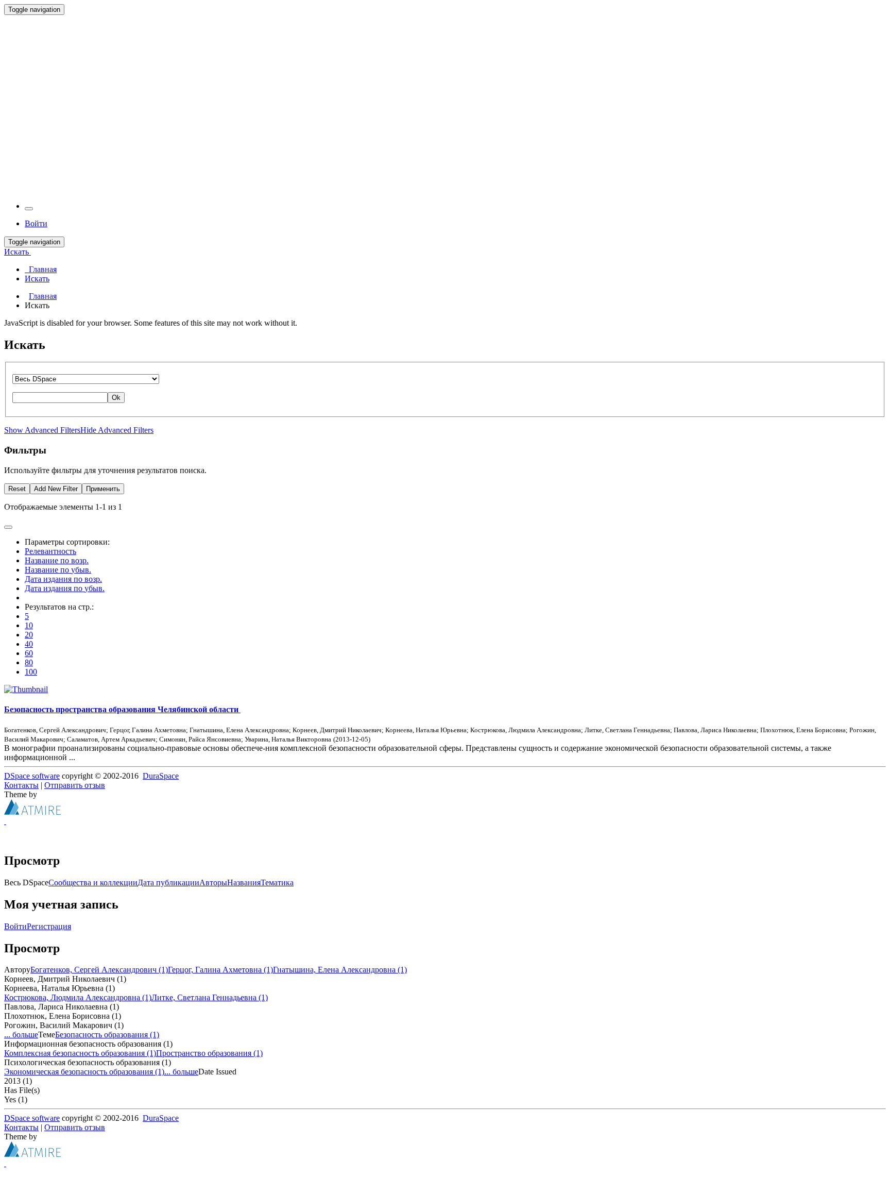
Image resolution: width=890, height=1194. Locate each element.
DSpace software (32, 775)
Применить (103, 489)
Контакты (21, 785)
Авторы (213, 882)
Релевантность (50, 551)
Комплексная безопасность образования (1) (80, 1053)
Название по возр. (57, 560)
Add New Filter (56, 489)
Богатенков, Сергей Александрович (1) (99, 969)
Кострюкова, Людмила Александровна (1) (77, 997)
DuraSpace (161, 775)
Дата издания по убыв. (65, 588)
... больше (21, 1034)
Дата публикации (168, 882)
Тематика (277, 882)
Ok (116, 397)
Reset (17, 489)
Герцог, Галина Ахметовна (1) (220, 969)
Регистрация (49, 926)
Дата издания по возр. (63, 579)
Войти (15, 926)
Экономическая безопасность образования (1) (84, 1071)
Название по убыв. (58, 569)
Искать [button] (17, 251)
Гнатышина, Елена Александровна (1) (340, 969)
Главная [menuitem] (41, 269)
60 (29, 653)
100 (31, 671)
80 (29, 662)
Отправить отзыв (74, 785)
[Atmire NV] (32, 812)
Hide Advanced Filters (116, 430)
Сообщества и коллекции (93, 882)
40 (29, 644)
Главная (43, 296)
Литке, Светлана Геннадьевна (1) (209, 997)
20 (29, 634)
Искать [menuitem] (37, 278)
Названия (244, 882)
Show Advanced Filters (42, 430)
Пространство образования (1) (209, 1053)
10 (29, 625)
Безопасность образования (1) (107, 1034)
